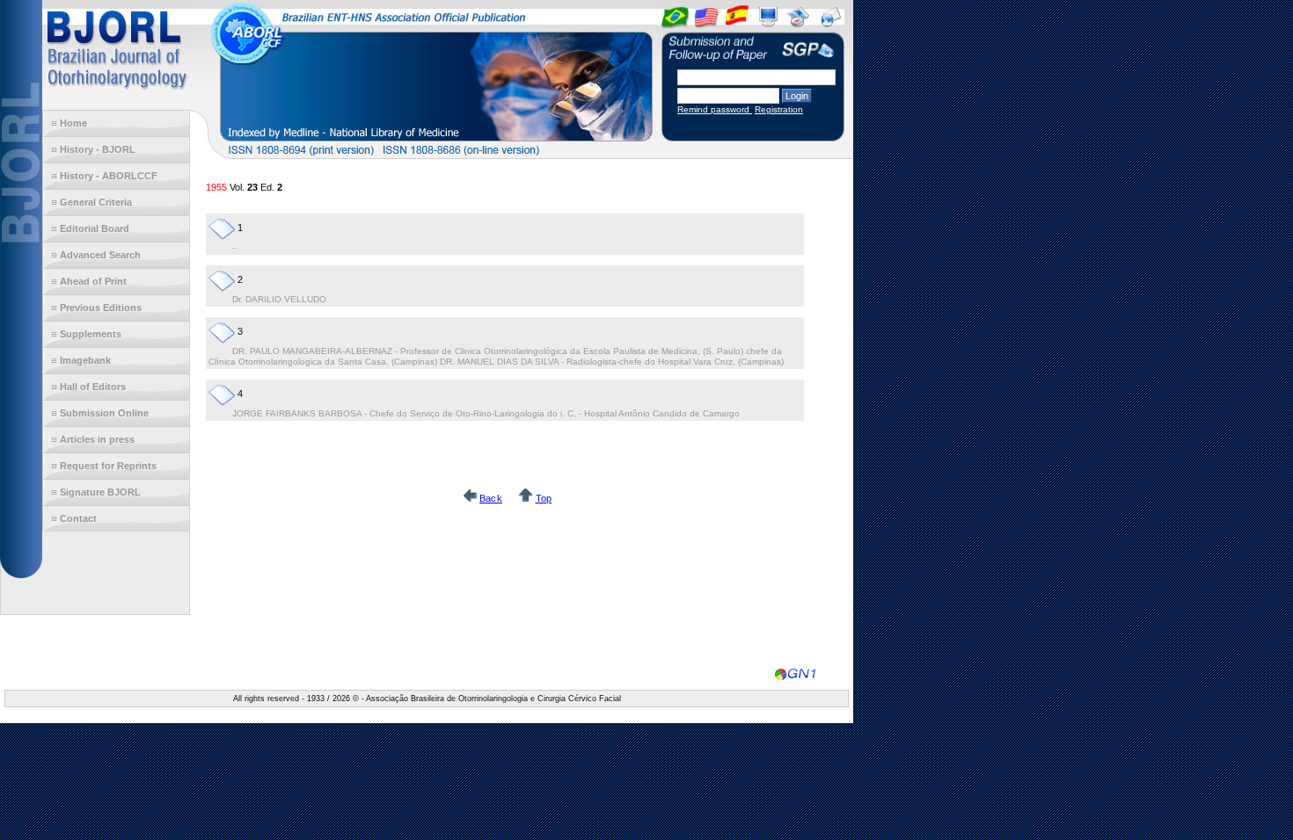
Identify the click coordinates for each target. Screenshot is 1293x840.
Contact (78, 518)
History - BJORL (97, 149)
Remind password (714, 109)
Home (73, 123)
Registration (779, 109)
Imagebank (85, 360)
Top (544, 498)
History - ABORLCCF (108, 175)
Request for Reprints (108, 465)
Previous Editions (101, 307)
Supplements (90, 334)
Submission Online (104, 413)
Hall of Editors (93, 386)
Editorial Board (94, 228)
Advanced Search (100, 255)
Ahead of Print (93, 281)
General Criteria (96, 202)
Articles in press (97, 439)
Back (490, 498)
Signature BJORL (100, 492)
